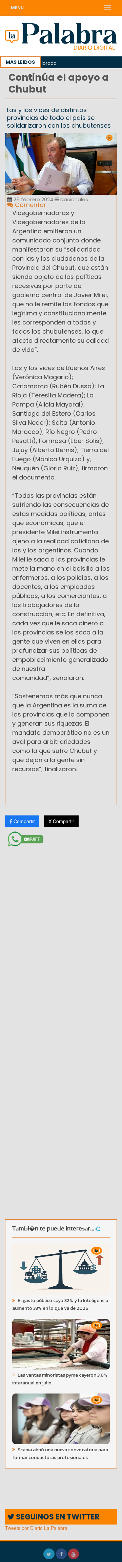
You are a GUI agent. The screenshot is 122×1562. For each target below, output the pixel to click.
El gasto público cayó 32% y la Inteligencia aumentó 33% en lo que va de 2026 (60, 1304)
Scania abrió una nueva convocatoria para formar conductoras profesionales (60, 1453)
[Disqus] (61, 939)
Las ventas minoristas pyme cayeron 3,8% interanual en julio (59, 1379)
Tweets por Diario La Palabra (36, 1528)
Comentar (29, 205)
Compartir (23, 821)
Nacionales (73, 199)
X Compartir (61, 821)
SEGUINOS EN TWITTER (57, 1517)
